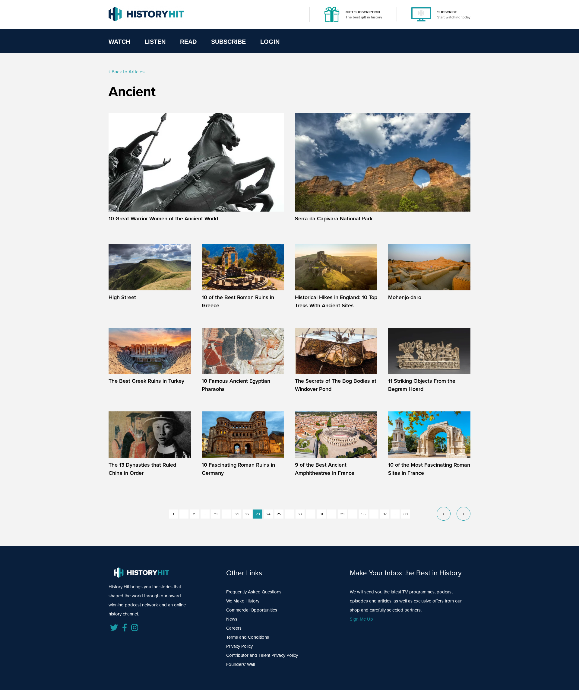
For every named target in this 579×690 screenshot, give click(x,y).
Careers (234, 628)
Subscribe (228, 41)
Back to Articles (127, 71)
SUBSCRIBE (447, 12)
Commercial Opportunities (251, 610)
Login (270, 41)
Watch (119, 41)
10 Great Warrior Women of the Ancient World (163, 218)
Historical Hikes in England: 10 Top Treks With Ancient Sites (336, 301)
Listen (155, 41)
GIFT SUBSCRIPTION (363, 12)
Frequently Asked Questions (253, 592)
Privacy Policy (239, 646)
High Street (122, 297)
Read (188, 41)
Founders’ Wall (240, 664)
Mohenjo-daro (404, 297)
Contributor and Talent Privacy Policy (262, 655)
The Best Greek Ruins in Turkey (146, 381)
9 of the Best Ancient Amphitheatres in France (324, 469)
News (231, 619)
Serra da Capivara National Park (333, 218)
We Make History (242, 601)
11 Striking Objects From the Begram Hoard (421, 385)
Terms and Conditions (247, 637)
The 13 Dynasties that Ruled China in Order (142, 469)
